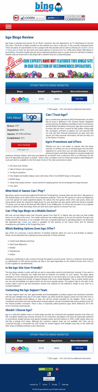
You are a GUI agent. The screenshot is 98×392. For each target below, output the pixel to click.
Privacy (54, 385)
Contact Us (34, 385)
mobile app (26, 222)
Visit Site (79, 99)
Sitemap (65, 385)
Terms (44, 385)
